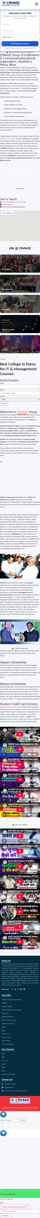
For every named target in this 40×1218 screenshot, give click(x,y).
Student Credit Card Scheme (9, 707)
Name (2, 383)
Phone (2, 390)
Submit (4, 403)
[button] (36, 4)
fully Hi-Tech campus (8, 139)
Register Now (20, 189)
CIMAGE (34, 517)
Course (2, 396)
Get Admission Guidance (20, 44)
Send (23, 1120)
